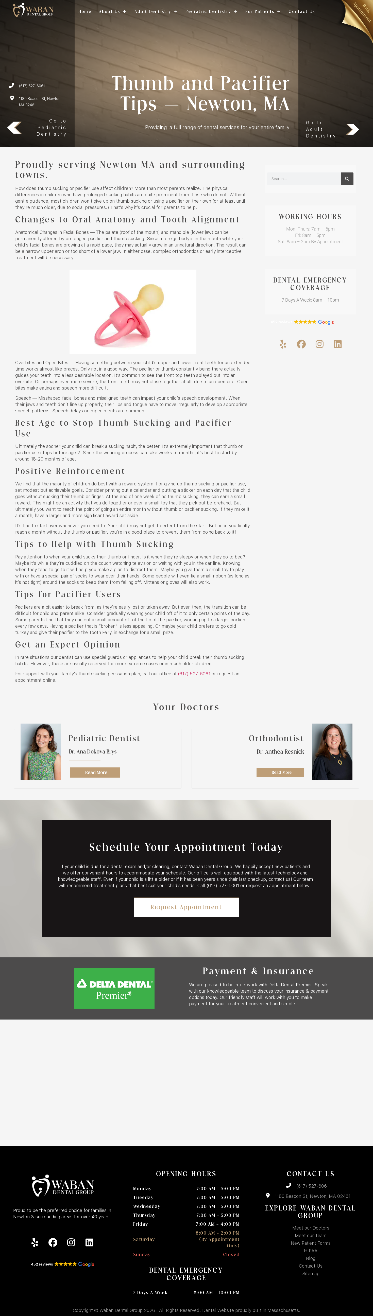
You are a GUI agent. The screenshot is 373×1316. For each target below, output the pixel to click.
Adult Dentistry (153, 11)
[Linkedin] (338, 344)
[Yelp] (283, 344)
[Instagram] (319, 344)
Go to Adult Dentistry (321, 129)
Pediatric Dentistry (208, 11)
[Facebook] (301, 344)
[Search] (347, 178)
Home (84, 11)
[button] (302, 322)
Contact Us (302, 11)
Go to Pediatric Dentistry (52, 127)
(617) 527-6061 (194, 673)
